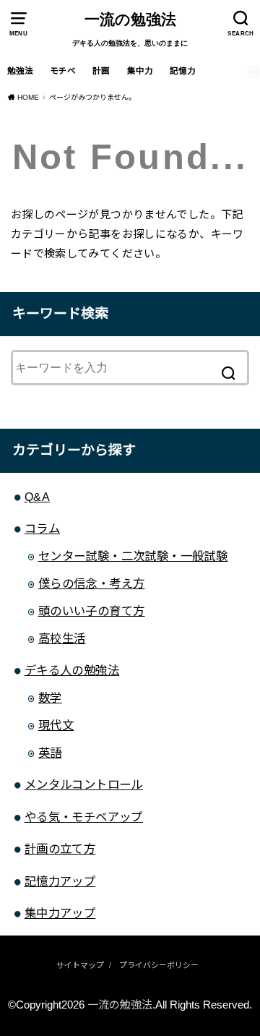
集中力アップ (60, 913)
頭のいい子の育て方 (91, 610)
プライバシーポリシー (159, 965)
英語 (50, 752)
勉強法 (20, 71)
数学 (50, 697)
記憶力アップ (60, 881)
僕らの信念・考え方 (91, 583)
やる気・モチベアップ (84, 816)
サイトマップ (80, 965)
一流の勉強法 (130, 19)
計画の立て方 (60, 848)
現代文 (56, 725)
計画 (101, 71)
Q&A (37, 496)
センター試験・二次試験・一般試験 (133, 555)
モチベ (63, 71)
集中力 (140, 71)
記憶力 (183, 71)
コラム (42, 528)
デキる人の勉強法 (72, 670)
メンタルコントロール (84, 784)
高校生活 (62, 638)
